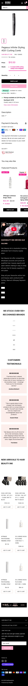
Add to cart (14, 81)
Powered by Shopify (7, 682)
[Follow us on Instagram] (6, 661)
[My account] (22, 3)
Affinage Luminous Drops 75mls (9, 196)
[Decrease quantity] (10, 75)
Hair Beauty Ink (7, 54)
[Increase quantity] (18, 75)
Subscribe (7, 648)
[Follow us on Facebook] (3, 661)
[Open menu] (2, 3)
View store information (11, 105)
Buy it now (14, 86)
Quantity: (5, 75)
